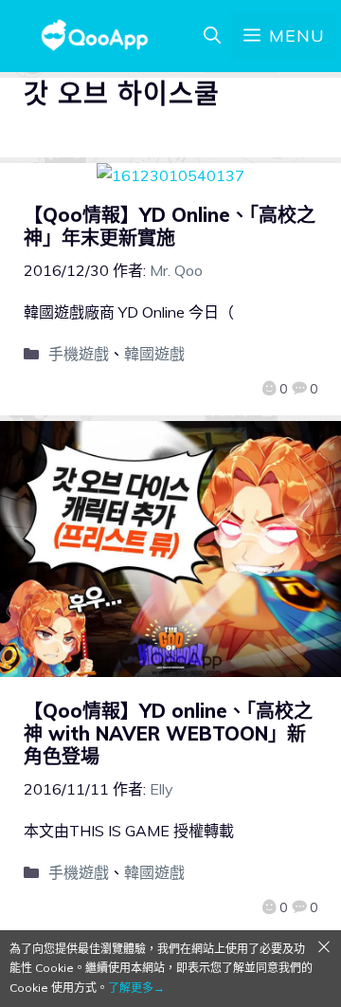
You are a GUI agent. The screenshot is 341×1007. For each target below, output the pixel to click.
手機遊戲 (78, 353)
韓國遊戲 (154, 353)
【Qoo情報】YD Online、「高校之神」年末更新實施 (169, 226)
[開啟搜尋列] (212, 36)
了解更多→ (136, 987)
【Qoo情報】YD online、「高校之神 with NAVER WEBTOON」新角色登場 (168, 733)
